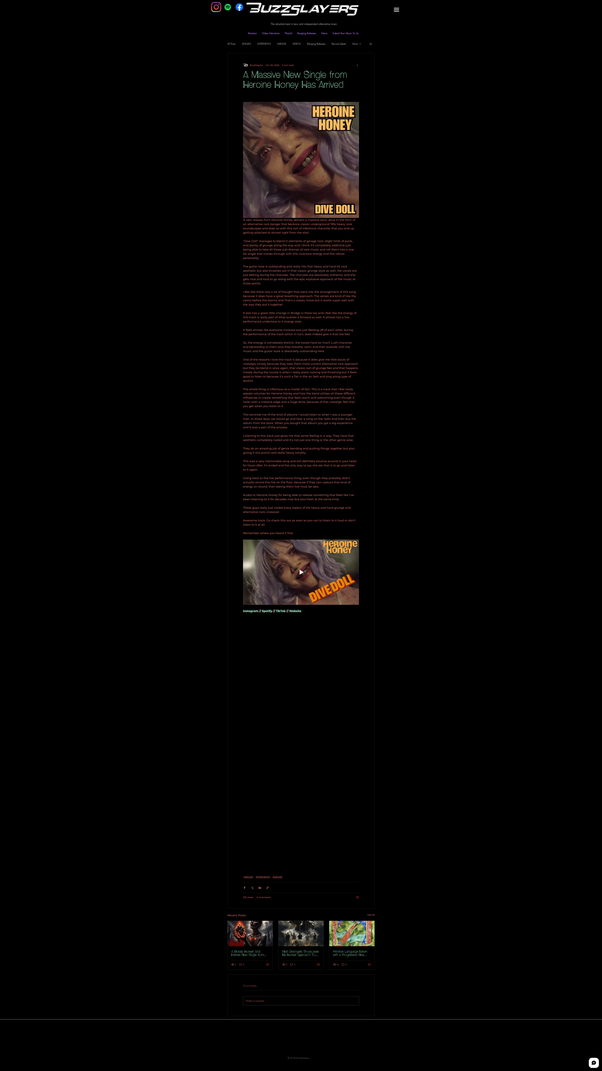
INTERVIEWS (264, 43)
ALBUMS (281, 43)
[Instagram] (216, 7)
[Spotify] (228, 7)
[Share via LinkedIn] (259, 887)
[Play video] (301, 572)
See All (371, 914)
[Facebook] (239, 7)
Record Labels (339, 43)
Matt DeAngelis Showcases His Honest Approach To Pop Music (300, 953)
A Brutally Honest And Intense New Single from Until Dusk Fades (247, 953)
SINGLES (246, 43)
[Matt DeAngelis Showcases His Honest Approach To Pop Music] (301, 933)
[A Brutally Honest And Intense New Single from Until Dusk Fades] (250, 933)
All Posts (231, 43)
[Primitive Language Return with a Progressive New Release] (352, 933)
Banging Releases (316, 43)
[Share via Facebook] (244, 887)
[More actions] (357, 65)
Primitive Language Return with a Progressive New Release (350, 953)
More (355, 43)
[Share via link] (267, 887)
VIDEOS (297, 43)
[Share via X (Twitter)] (252, 887)
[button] (396, 10)
